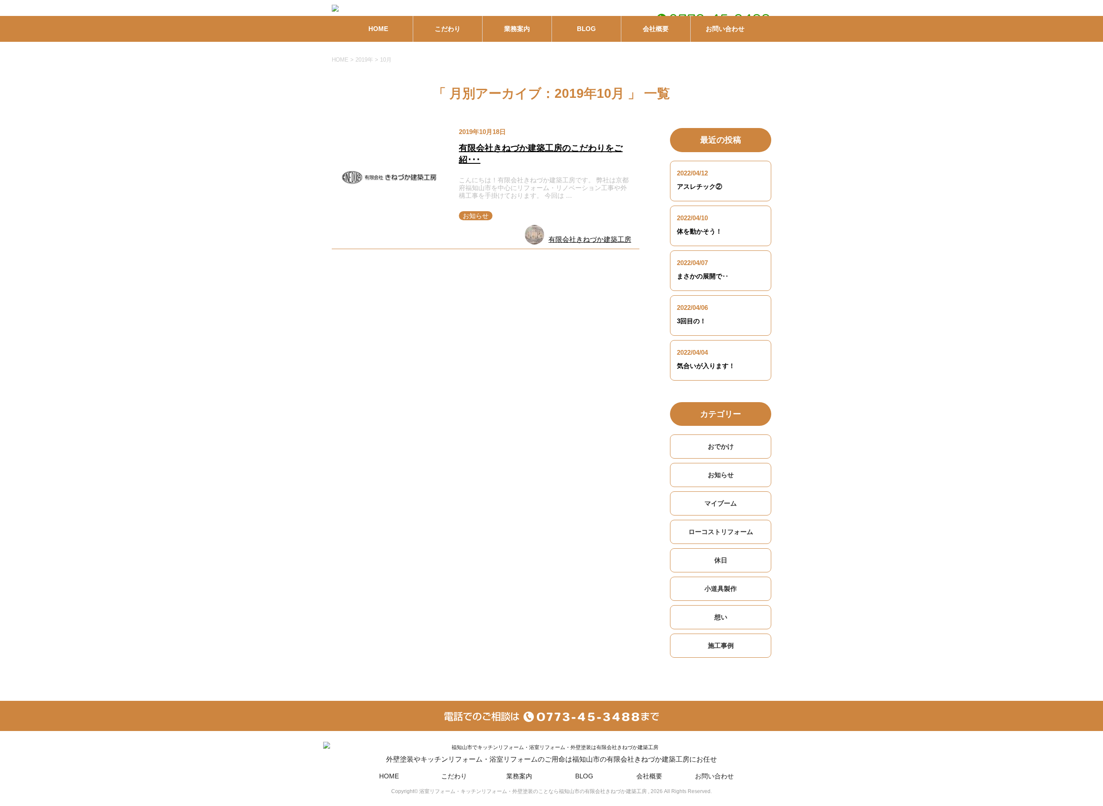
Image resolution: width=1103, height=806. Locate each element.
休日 (720, 560)
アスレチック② (699, 186)
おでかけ (721, 446)
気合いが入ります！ (706, 365)
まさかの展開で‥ (703, 276)
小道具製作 (720, 588)
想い (720, 617)
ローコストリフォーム (721, 531)
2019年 (364, 59)
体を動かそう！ (699, 231)
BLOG (586, 28)
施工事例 (721, 645)
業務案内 (517, 28)
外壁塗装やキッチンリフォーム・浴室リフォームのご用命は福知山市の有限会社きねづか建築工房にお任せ (551, 759)
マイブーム (720, 503)
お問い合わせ (725, 28)
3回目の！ (691, 321)
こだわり (448, 28)
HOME (378, 28)
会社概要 (656, 28)
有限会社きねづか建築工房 (589, 239)
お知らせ (476, 215)
